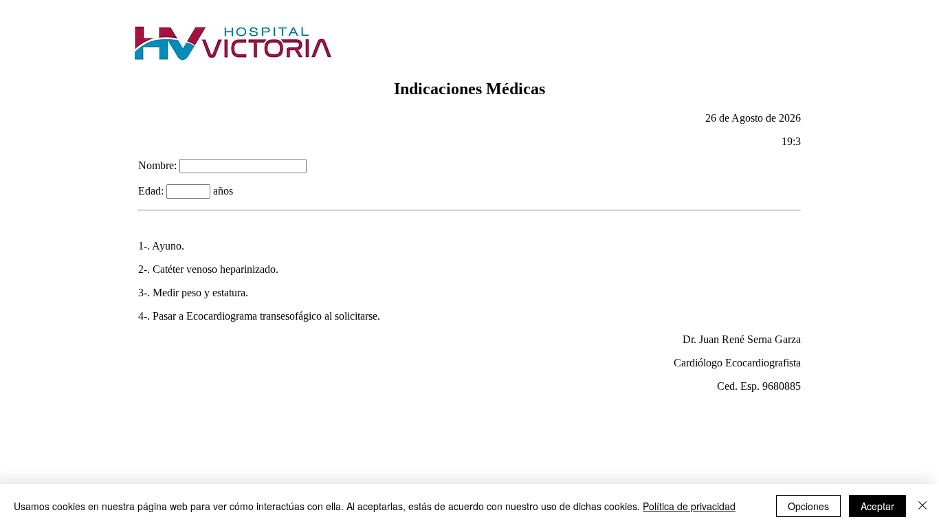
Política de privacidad (689, 506)
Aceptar (877, 506)
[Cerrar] (922, 506)
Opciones (808, 506)
